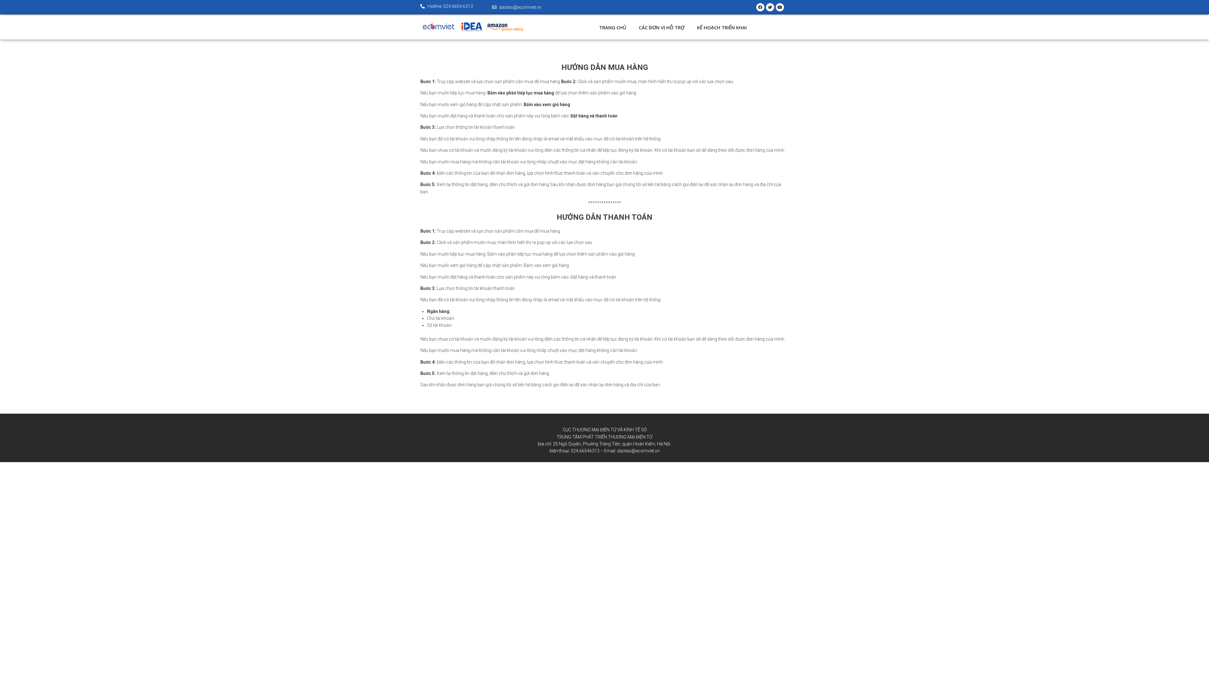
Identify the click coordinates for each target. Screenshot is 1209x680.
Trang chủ (612, 27)
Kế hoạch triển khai (722, 27)
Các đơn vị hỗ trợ (661, 27)
